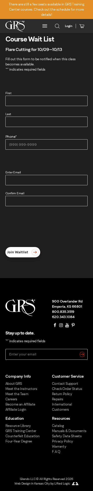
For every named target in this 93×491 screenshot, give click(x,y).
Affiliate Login (15, 409)
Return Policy (62, 394)
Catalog (58, 426)
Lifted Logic (62, 483)
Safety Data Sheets (67, 436)
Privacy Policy (62, 441)
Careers (11, 399)
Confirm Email (14, 193)
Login (68, 26)
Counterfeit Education (22, 436)
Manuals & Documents (69, 431)
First (8, 93)
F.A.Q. (56, 452)
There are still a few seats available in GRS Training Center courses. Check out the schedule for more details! (46, 9)
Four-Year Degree (18, 441)
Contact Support (65, 384)
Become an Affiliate (20, 404)
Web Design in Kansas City (32, 483)
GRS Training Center (20, 431)
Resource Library (18, 426)
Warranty (59, 446)
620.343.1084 (63, 317)
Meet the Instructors (21, 389)
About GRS (13, 384)
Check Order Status (67, 389)
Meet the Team (16, 394)
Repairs (57, 399)
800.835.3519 (63, 312)
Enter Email (13, 172)
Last (8, 114)
